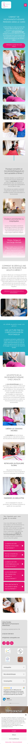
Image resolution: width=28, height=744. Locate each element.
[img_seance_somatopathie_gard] (14, 451)
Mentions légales (8, 742)
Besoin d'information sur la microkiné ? (14, 292)
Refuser (14, 735)
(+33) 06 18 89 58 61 (8, 634)
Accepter (14, 731)
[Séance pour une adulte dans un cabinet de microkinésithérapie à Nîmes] (14, 486)
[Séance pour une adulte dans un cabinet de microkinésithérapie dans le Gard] (14, 417)
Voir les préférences (14, 738)
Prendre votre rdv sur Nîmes (14, 45)
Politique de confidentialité (17, 742)
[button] (26, 715)
